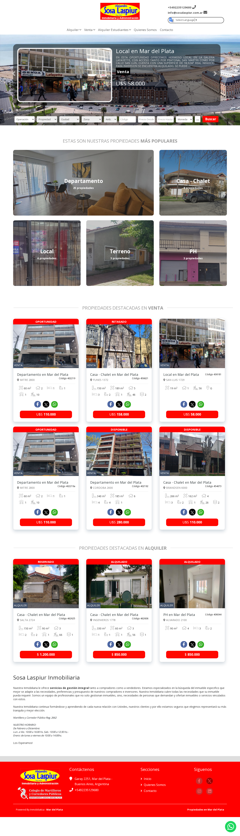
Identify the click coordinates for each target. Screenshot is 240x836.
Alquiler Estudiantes (113, 30)
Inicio (147, 779)
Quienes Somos (145, 30)
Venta (88, 30)
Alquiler (73, 30)
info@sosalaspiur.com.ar (185, 12)
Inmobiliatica (37, 809)
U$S (46, 414)
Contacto (166, 30)
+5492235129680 (87, 790)
